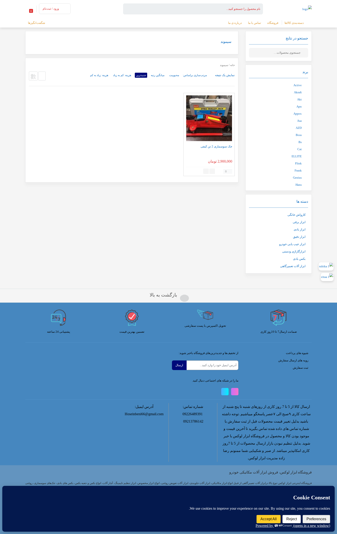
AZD (299, 128)
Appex (297, 113)
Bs (300, 142)
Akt (299, 99)
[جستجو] (304, 53)
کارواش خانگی (296, 214)
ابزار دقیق (299, 236)
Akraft (298, 92)
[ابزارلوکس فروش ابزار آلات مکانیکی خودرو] (307, 8)
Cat (299, 149)
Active (297, 85)
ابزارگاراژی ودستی (294, 251)
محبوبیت (174, 75)
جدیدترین (141, 75)
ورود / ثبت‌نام (51, 8)
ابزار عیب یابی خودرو (292, 244)
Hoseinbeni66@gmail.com (144, 414)
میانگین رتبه (157, 75)
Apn (299, 106)
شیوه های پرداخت (297, 353)
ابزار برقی (299, 222)
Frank (298, 170)
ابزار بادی (300, 229)
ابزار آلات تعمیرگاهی (293, 266)
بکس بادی (299, 258)
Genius (297, 177)
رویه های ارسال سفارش (293, 360)
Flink (298, 163)
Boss (299, 135)
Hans (299, 184)
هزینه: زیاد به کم (99, 75)
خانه (232, 65)
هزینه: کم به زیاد (122, 75)
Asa (299, 120)
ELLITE (297, 156)
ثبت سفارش (300, 367)
